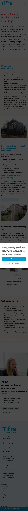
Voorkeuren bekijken (14, 263)
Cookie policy (13, 266)
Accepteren (14, 259)
